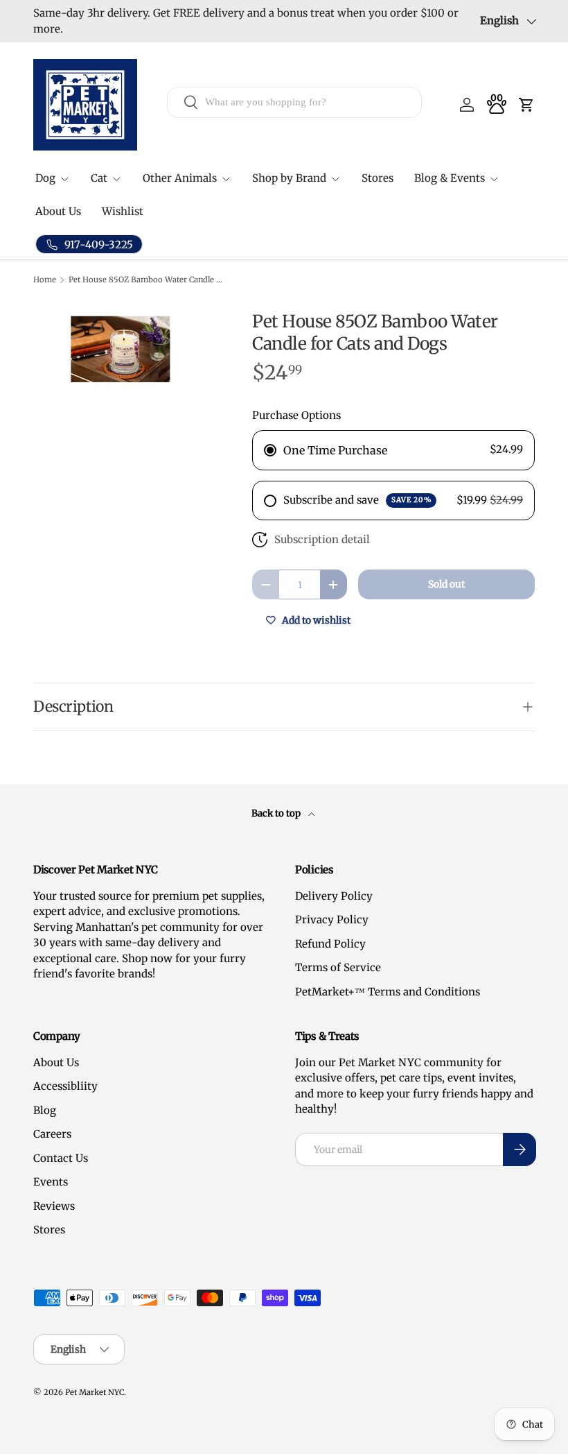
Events (50, 1181)
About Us (58, 211)
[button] (526, 104)
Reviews (54, 1206)
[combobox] (294, 102)
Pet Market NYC (94, 1392)
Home (44, 280)
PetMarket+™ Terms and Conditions (387, 991)
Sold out (446, 584)
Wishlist (122, 211)
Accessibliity (65, 1086)
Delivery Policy (334, 896)
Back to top (277, 813)
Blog (44, 1110)
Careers (52, 1133)
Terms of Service (338, 967)
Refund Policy (330, 943)
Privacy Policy (332, 919)
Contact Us (60, 1158)
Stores (377, 178)
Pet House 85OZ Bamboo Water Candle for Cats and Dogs (146, 280)
